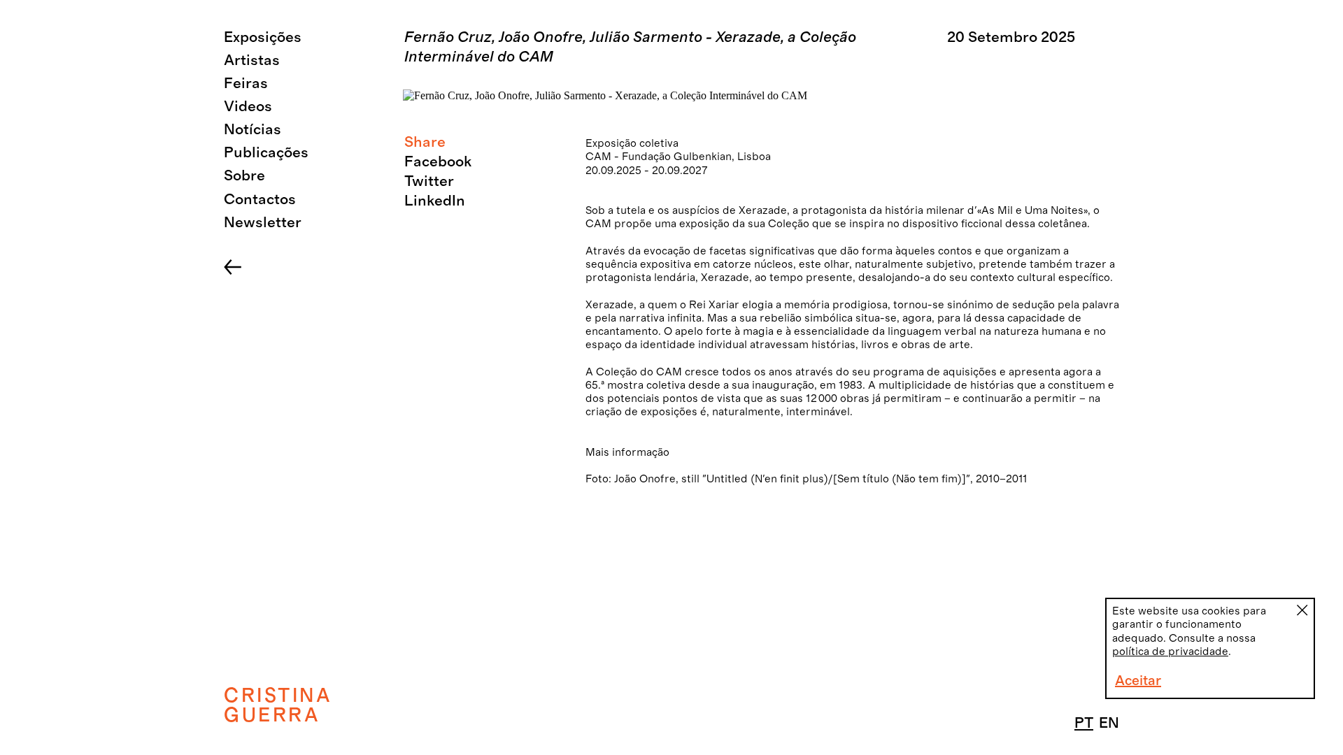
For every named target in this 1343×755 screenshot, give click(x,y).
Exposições (262, 37)
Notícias (252, 129)
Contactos (260, 199)
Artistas (252, 60)
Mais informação (627, 452)
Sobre (244, 175)
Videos (248, 106)
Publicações (266, 152)
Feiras (246, 83)
